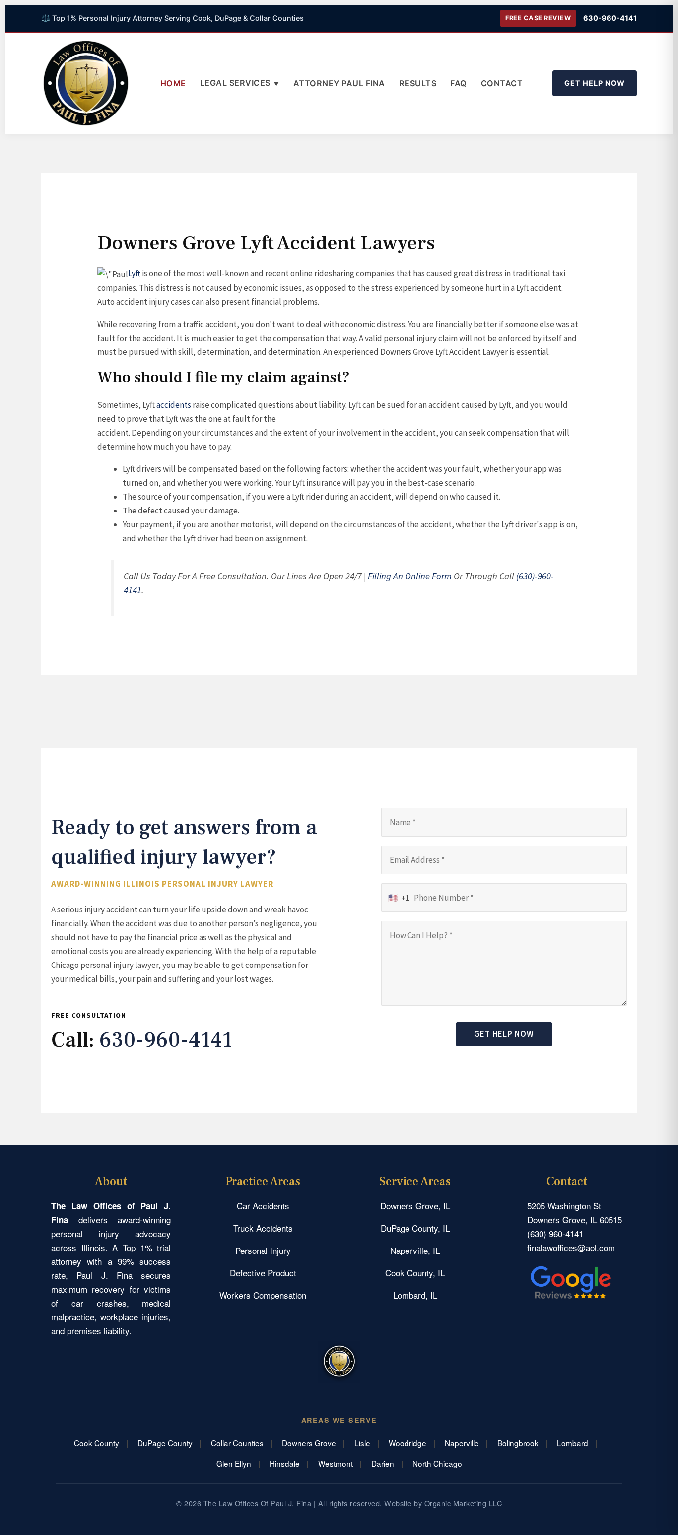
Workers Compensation (262, 1295)
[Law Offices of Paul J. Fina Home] (86, 83)
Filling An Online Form (410, 576)
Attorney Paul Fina (339, 83)
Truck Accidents (263, 1228)
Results (418, 83)
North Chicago (437, 1463)
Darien (382, 1463)
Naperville (462, 1442)
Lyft (134, 273)
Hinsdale (285, 1463)
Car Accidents (263, 1205)
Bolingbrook (518, 1442)
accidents (173, 404)
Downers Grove (309, 1442)
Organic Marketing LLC (463, 1503)
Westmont (335, 1463)
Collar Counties (237, 1442)
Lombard (572, 1442)
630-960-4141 (610, 18)
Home (173, 83)
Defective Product (263, 1272)
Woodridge (407, 1442)
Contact (502, 83)
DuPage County (165, 1442)
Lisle (362, 1442)
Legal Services (239, 83)
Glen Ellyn (233, 1463)
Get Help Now (594, 83)
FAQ (458, 83)
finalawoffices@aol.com (571, 1247)
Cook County (96, 1442)
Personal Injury (263, 1250)
